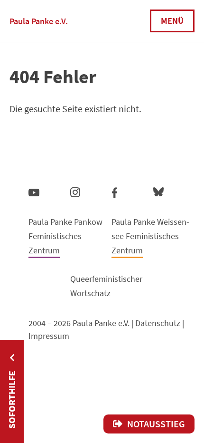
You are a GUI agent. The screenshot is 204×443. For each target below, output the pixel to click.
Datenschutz (157, 323)
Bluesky (158, 191)
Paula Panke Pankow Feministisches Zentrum (65, 236)
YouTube (33, 192)
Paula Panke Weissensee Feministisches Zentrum (150, 236)
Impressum (48, 335)
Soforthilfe (12, 400)
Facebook (114, 190)
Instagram (75, 191)
